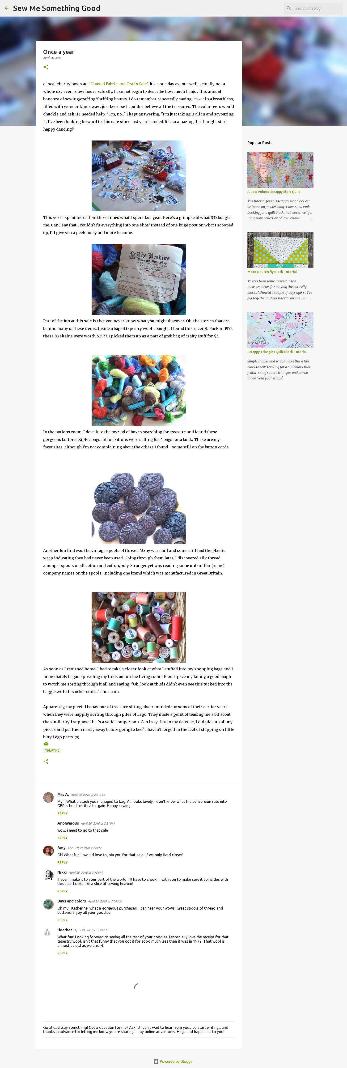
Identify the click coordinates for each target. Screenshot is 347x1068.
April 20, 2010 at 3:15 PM (85, 872)
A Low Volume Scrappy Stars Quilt (273, 192)
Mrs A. (63, 794)
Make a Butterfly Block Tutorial (272, 272)
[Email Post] (46, 745)
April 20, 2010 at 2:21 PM (88, 794)
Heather (64, 930)
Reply (62, 813)
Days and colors (71, 901)
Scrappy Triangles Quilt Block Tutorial (277, 352)
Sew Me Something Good (56, 8)
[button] (46, 67)
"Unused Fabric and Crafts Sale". (119, 83)
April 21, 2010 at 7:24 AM (91, 930)
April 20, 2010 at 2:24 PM (84, 848)
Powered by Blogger (176, 1061)
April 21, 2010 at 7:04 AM (105, 901)
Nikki (62, 872)
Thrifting (52, 750)
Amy (61, 848)
